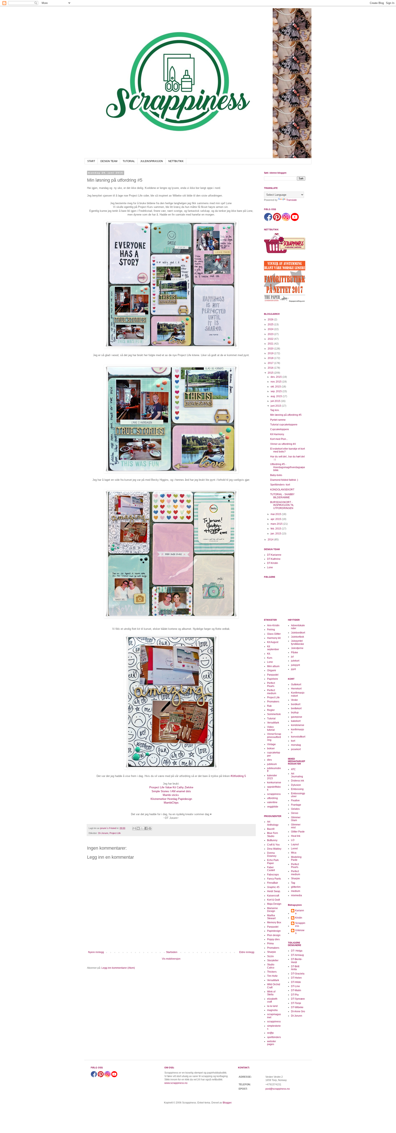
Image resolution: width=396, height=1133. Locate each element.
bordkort (295, 704)
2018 (271, 358)
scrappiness (274, 794)
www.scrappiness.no (175, 1083)
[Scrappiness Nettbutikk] (284, 252)
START (91, 161)
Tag (293, 882)
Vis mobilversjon (171, 958)
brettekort (296, 708)
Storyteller (272, 960)
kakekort (296, 721)
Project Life (115, 833)
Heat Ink (295, 836)
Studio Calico (270, 966)
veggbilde (272, 806)
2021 (271, 343)
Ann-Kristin (273, 625)
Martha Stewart (271, 917)
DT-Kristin (272, 563)
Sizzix (270, 956)
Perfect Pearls (271, 684)
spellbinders (274, 1037)
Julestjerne (297, 648)
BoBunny (272, 840)
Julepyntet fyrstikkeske (297, 642)
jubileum (272, 764)
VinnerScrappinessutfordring (274, 737)
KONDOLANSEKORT (282, 489)
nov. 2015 (276, 381)
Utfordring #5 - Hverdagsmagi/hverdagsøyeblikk (287, 467)
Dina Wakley (274, 848)
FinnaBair (272, 882)
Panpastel (272, 674)
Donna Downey (271, 854)
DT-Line (295, 986)
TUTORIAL (129, 161)
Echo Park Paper (273, 861)
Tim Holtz (272, 975)
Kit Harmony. (277, 434)
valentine (272, 802)
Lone (270, 567)
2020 (271, 348)
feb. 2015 (276, 528)
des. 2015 (276, 376)
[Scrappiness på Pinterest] (277, 220)
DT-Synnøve (298, 998)
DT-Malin (296, 990)
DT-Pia (295, 994)
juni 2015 (276, 405)
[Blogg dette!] (138, 828)
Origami (271, 670)
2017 (271, 363)
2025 (271, 324)
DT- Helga (296, 950)
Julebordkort (298, 632)
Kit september (273, 648)
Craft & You (273, 844)
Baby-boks (276, 475)
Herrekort (296, 688)
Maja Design (274, 903)
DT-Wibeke (297, 1007)
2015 (271, 372)
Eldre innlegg (246, 952)
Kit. (269, 653)
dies (269, 759)
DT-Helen (296, 977)
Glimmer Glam (296, 819)
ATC (293, 769)
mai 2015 (276, 514)
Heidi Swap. (274, 891)
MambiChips (171, 802)
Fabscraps (273, 874)
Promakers (273, 701)
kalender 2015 (272, 777)
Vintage (271, 744)
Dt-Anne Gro (298, 1011)
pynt (293, 669)
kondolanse (297, 725)
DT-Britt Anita (295, 968)
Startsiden (171, 952)
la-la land (272, 1006)
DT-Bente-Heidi (296, 961)
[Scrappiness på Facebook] (268, 220)
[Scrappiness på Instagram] (286, 220)
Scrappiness (300, 924)
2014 (271, 539)
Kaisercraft (273, 895)
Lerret (294, 848)
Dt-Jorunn (103, 833)
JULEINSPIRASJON (151, 161)
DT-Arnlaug (297, 955)
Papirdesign (274, 930)
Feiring (271, 629)
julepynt (295, 665)
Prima (270, 943)
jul (292, 656)
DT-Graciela (297, 973)
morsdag (296, 744)
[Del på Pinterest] (150, 828)
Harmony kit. (274, 638)
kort (293, 740)
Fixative (295, 800)
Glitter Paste (298, 831)
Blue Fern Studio (272, 834)
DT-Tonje (296, 1003)
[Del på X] (142, 828)
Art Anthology (272, 823)
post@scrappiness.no (277, 1088)
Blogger (227, 1102)
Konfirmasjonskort (297, 694)
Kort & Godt (273, 899)
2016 (271, 367)
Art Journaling (297, 775)
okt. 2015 (276, 386)
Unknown (299, 932)
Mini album (273, 666)
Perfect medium (271, 692)
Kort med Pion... (279, 439)
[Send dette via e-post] (134, 828)
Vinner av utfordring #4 (283, 444)
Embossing (297, 789)
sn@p (270, 1032)
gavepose (296, 716)
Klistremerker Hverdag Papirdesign (171, 798)
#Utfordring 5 (238, 776)
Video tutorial (271, 728)
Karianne (299, 912)
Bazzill (271, 829)
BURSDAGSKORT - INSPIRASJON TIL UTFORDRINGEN (282, 505)
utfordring (272, 798)
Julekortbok (297, 636)
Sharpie (271, 952)
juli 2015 (276, 401)
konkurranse (274, 782)
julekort (295, 660)
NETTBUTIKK (176, 161)
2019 (271, 353)
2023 (271, 334)
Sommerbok (274, 714)
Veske (294, 700)
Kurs (269, 657)
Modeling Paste (296, 858)
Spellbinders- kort (280, 484)
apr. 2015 (276, 519)
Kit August (272, 642)
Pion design (273, 935)
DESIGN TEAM (108, 161)
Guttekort (296, 684)
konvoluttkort (298, 736)
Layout (295, 844)
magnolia (272, 1010)
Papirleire (272, 678)
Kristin (298, 917)
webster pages (271, 1043)
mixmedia (296, 895)
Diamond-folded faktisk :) (284, 479)
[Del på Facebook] (146, 828)
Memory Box (274, 922)
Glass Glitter (274, 633)
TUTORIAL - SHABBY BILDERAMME (282, 496)
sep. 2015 (276, 391)
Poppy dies (273, 939)
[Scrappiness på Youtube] (295, 220)
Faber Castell (271, 869)
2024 (271, 329)
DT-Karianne (274, 554)
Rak (269, 705)
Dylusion (296, 785)
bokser (271, 748)
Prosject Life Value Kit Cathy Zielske (171, 787)
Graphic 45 (273, 887)
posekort (296, 749)
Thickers (272, 971)
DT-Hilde (296, 982)
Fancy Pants (274, 878)
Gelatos (295, 808)
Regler (271, 710)
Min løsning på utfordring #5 (286, 414)
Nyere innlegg (96, 952)
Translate (291, 200)
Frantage (296, 804)
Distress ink (297, 780)
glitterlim (296, 887)
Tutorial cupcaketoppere (283, 424)
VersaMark (273, 722)
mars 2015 (277, 523)
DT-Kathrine (273, 559)
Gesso (294, 813)
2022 (271, 338)
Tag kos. (274, 410)
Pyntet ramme (278, 419)
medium (295, 891)
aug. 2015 (277, 396)
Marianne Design (272, 910)
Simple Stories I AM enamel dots (171, 791)
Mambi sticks (171, 795)
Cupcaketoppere (279, 429)
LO (292, 840)
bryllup (295, 712)
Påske (294, 652)
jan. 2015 (276, 533)
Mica (293, 852)
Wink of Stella (271, 993)
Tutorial (271, 718)
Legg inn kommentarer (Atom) (118, 967)
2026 (271, 319)
